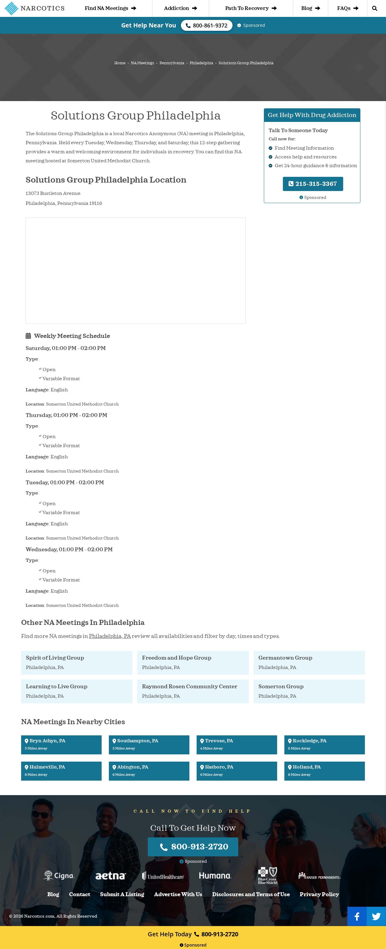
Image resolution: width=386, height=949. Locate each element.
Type (32, 359)
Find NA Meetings (106, 8)
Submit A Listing (122, 894)
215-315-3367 (315, 183)
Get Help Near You (148, 25)
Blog (306, 8)
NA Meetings (142, 63)
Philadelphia (201, 63)
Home (119, 63)
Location (35, 404)
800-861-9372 (210, 25)
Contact (79, 894)
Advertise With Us (178, 894)
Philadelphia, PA (110, 636)
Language (37, 390)
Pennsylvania (172, 63)
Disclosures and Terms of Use (251, 894)
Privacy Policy (319, 894)
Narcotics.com (39, 916)
